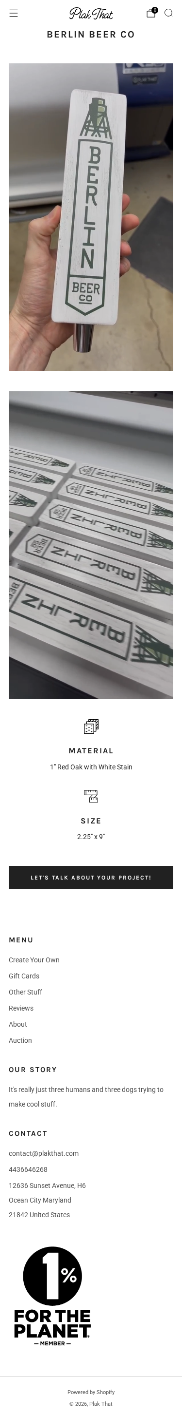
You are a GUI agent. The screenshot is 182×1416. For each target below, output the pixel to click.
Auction (20, 1040)
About (18, 1024)
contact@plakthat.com (44, 1153)
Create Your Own (34, 960)
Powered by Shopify (91, 1392)
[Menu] (13, 13)
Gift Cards (24, 976)
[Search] (168, 13)
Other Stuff (25, 992)
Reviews (21, 1008)
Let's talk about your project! (91, 877)
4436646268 (28, 1169)
